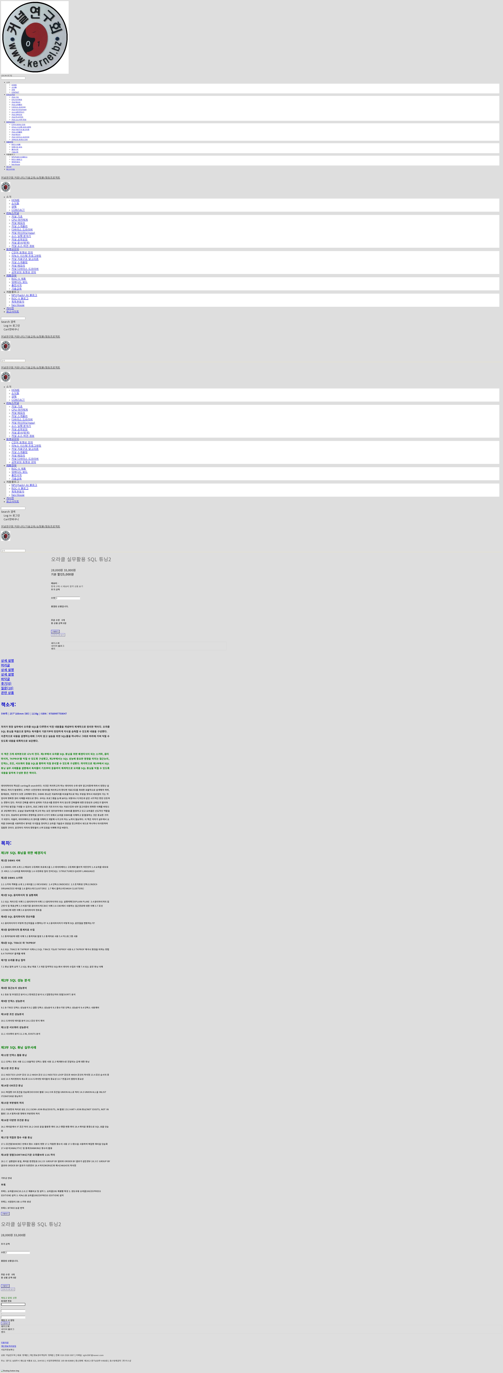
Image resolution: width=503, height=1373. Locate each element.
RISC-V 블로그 (17, 159)
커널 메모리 (16, 102)
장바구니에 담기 (8, 1289)
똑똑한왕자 (16, 162)
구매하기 (5, 1213)
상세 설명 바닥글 (7, 676)
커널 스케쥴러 (17, 104)
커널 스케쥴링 (17, 132)
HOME (14, 85)
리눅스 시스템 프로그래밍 (21, 127)
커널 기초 (15, 97)
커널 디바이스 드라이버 (20, 137)
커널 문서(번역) (17, 117)
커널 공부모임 (17, 114)
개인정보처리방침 (8, 1346)
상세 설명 (7, 669)
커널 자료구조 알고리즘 (20, 129)
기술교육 (15, 152)
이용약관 (5, 1342)
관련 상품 (7, 692)
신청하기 (5, 1323)
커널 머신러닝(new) (19, 109)
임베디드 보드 (17, 147)
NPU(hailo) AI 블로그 (19, 157)
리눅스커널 (10, 94)
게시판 (8, 167)
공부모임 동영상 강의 (20, 139)
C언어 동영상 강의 (18, 124)
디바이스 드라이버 (19, 107)
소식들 (14, 87)
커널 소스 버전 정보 (19, 119)
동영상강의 (10, 122)
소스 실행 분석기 (18, 112)
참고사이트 (10, 169)
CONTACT (15, 92)
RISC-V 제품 (16, 144)
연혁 (13, 90)
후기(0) (6, 683)
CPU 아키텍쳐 (17, 99)
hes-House (16, 164)
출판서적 (15, 149)
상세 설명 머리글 (7, 662)
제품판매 (9, 142)
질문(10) (7, 688)
